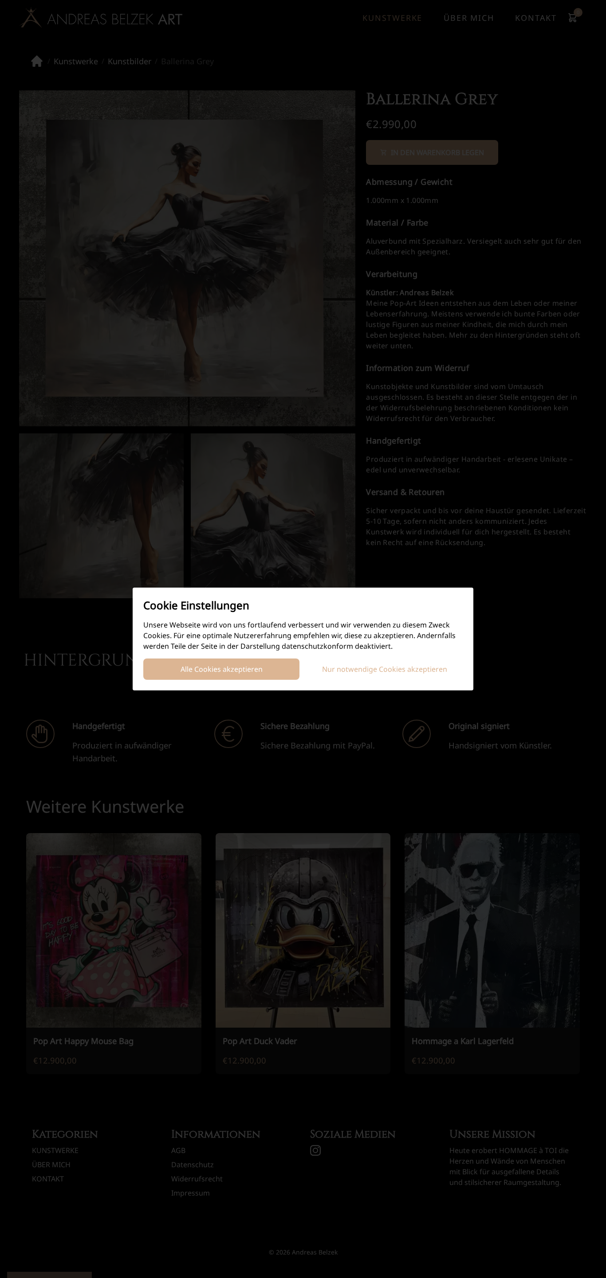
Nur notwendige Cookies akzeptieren (384, 669)
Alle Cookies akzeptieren (222, 669)
